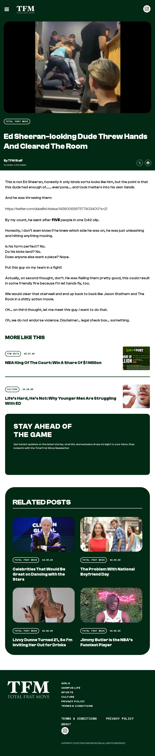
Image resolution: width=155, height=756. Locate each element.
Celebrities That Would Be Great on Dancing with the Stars (39, 574)
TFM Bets (13, 353)
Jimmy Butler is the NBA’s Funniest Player (106, 642)
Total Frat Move (17, 121)
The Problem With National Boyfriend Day (107, 572)
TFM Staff (15, 160)
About (66, 724)
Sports (67, 692)
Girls (65, 683)
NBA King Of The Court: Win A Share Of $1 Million (53, 362)
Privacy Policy (73, 701)
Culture (12, 389)
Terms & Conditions (77, 706)
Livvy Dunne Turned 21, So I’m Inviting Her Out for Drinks (42, 642)
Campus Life (71, 687)
